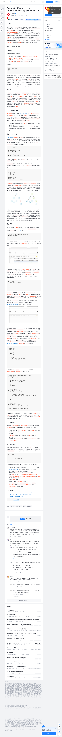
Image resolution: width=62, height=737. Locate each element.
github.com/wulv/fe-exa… (15, 229)
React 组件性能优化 (11, 614)
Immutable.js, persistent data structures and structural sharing (23, 492)
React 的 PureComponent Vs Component (16, 657)
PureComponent (23, 113)
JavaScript (34, 630)
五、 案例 (47, 32)
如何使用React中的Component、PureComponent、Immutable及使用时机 (23, 643)
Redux (39, 649)
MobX (36, 649)
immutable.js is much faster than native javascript (20, 494)
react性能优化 (10, 652)
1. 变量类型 (48, 24)
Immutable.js (10, 137)
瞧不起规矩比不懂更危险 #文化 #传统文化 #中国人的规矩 (14, 706)
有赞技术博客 (16, 499)
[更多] (59, 734)
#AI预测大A (7, 726)
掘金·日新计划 (31, 668)
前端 (39, 625)
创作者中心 (49, 1)
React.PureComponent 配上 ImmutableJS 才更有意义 (19, 624)
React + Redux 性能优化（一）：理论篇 (16, 662)
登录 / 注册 (22, 518)
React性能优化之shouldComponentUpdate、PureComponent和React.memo (21, 634)
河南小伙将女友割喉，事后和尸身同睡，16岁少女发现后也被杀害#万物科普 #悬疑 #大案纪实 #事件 (21, 729)
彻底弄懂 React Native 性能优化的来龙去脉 (16, 629)
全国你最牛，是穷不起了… (9, 730)
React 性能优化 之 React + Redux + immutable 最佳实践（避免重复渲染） (23, 619)
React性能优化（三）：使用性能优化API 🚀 (16, 666)
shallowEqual (10, 117)
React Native (39, 630)
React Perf (18, 230)
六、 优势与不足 (48, 35)
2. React (47, 26)
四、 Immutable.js (48, 30)
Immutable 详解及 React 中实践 (16, 496)
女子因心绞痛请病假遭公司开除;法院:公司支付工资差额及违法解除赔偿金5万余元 (23, 726)
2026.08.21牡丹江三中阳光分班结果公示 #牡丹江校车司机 (14, 727)
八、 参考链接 (47, 39)
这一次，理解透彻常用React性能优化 (15, 671)
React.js (39, 611)
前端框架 (38, 677)
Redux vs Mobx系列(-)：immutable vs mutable (17, 647)
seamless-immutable (32, 467)
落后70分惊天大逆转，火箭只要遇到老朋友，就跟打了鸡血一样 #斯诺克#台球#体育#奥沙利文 (20, 683)
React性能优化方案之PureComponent (15, 638)
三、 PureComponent (49, 28)
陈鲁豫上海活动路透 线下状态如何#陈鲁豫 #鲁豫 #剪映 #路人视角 (16, 705)
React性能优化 (10, 610)
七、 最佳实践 (47, 37)
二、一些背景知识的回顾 (49, 22)
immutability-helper (13, 469)
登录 (57, 1)
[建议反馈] (59, 731)
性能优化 (38, 668)
